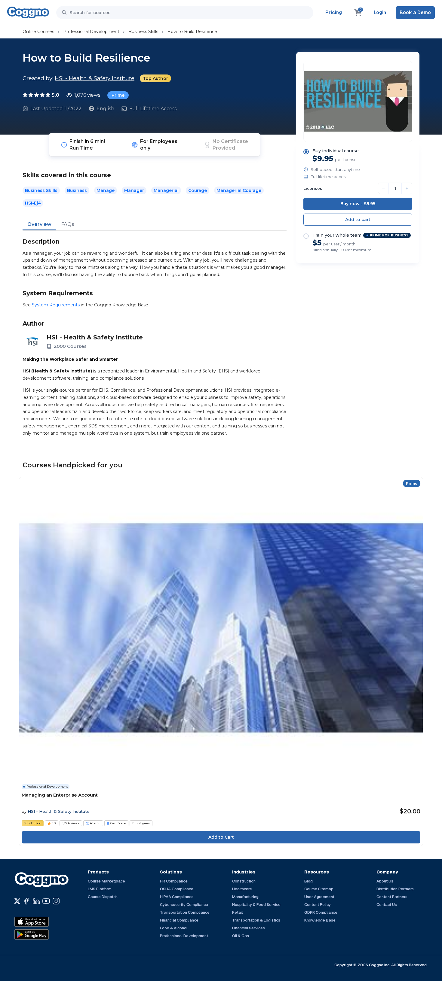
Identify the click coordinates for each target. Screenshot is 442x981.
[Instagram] (56, 901)
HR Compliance (174, 881)
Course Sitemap (318, 888)
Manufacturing (245, 896)
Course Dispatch (103, 896)
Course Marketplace (106, 881)
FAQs (67, 224)
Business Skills (143, 31)
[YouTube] (46, 901)
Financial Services (248, 928)
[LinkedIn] (36, 901)
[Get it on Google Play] (44, 934)
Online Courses (38, 31)
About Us (384, 881)
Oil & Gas (240, 935)
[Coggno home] (28, 12)
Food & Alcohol (173, 928)
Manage (106, 190)
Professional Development (91, 31)
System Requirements (56, 305)
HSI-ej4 (33, 203)
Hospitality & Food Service (256, 904)
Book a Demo (415, 12)
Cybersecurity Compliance (184, 904)
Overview (39, 224)
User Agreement (319, 896)
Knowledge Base (320, 920)
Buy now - (357, 203)
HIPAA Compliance (177, 896)
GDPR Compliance (320, 912)
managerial (166, 190)
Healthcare (242, 888)
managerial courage (238, 190)
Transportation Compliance (185, 912)
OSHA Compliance (176, 888)
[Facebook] (26, 901)
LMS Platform (100, 888)
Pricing (333, 12)
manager (134, 190)
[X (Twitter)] (17, 901)
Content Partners (391, 896)
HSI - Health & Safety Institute (94, 78)
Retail (237, 912)
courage (197, 190)
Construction (244, 881)
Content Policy (317, 904)
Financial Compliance (179, 920)
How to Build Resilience (192, 31)
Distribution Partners (395, 888)
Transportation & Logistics (256, 920)
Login (380, 12)
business (77, 190)
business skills (41, 190)
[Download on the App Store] (44, 922)
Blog (308, 881)
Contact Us (386, 904)
